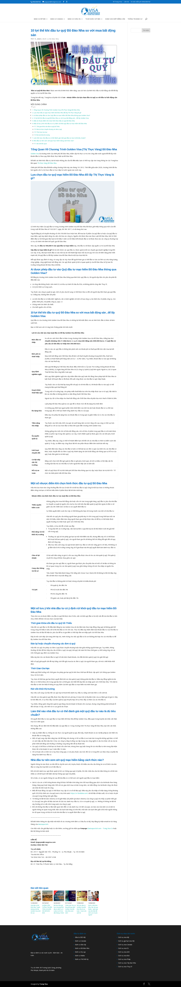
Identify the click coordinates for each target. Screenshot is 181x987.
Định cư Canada (56, 19)
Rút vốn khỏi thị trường (43, 135)
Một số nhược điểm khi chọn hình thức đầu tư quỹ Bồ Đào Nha (54, 121)
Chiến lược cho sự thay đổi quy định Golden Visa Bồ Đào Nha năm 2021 (70, 909)
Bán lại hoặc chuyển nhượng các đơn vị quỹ (49, 129)
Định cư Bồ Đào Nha (82, 948)
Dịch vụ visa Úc (123, 948)
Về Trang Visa (117, 2)
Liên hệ (126, 2)
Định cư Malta (80, 956)
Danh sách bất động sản (115, 19)
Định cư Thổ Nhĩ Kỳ (81, 959)
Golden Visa (35, 153)
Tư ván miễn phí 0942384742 (140, 2)
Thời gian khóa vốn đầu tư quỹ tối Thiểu (48, 126)
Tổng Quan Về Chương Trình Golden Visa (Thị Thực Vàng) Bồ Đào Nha (57, 110)
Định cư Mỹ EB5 (40, 19)
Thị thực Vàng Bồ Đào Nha (46, 163)
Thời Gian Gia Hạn (42, 132)
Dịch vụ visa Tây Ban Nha (127, 963)
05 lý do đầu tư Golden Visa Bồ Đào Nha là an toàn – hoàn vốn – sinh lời (82, 909)
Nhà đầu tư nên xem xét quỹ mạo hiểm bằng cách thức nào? (54, 141)
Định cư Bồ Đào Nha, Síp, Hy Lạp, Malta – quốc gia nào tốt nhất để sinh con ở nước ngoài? (93, 910)
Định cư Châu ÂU (74, 19)
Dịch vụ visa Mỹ (123, 937)
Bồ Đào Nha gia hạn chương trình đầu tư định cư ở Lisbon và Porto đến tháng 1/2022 (59, 909)
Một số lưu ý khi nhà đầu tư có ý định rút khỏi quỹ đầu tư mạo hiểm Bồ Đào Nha (60, 123)
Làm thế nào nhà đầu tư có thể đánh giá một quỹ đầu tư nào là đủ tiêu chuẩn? (60, 138)
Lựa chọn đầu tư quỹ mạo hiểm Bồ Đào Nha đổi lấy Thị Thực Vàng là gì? (57, 113)
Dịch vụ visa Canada (125, 945)
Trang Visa (43, 984)
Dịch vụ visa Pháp (124, 959)
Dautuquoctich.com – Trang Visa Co (100, 828)
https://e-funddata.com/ (79, 793)
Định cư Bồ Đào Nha (51, 39)
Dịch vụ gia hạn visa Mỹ (126, 941)
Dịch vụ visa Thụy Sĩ (125, 967)
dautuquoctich (43, 824)
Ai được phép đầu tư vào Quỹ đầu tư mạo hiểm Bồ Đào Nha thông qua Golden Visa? (62, 115)
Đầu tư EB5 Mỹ (80, 937)
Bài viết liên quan (42, 144)
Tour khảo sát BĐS (93, 19)
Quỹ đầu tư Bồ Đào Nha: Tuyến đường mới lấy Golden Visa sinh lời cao (36, 909)
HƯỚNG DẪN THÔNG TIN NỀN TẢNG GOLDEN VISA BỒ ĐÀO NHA (47, 909)
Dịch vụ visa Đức (124, 956)
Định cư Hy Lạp (80, 952)
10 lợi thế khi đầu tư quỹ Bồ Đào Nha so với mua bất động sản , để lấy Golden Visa (61, 118)
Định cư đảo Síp (80, 945)
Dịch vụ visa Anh (124, 952)
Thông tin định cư (135, 19)
